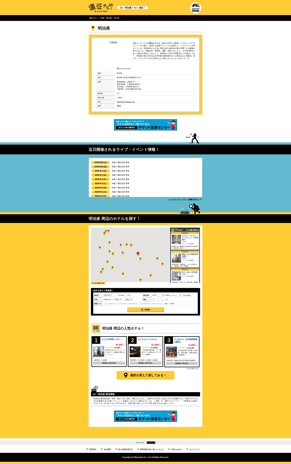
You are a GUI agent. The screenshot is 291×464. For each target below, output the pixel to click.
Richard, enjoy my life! (124, 68)
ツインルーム (123, 303)
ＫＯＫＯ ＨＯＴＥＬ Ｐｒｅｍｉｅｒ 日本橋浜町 (190, 237)
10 (191, 243)
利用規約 (92, 449)
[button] (140, 259)
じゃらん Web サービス (193, 368)
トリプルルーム (145, 303)
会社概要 (107, 449)
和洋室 (172, 303)
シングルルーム (111, 303)
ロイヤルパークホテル (147, 339)
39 (154, 348)
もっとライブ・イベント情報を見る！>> (185, 199)
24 (191, 276)
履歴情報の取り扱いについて (152, 449)
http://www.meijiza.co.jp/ (126, 102)
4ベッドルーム (157, 303)
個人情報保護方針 (125, 449)
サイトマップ (194, 449)
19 (191, 260)
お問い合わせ (176, 449)
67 (191, 348)
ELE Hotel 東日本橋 (189, 272)
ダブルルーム (134, 303)
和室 (166, 303)
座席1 (119, 106)
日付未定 (121, 295)
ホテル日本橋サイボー (111, 339)
